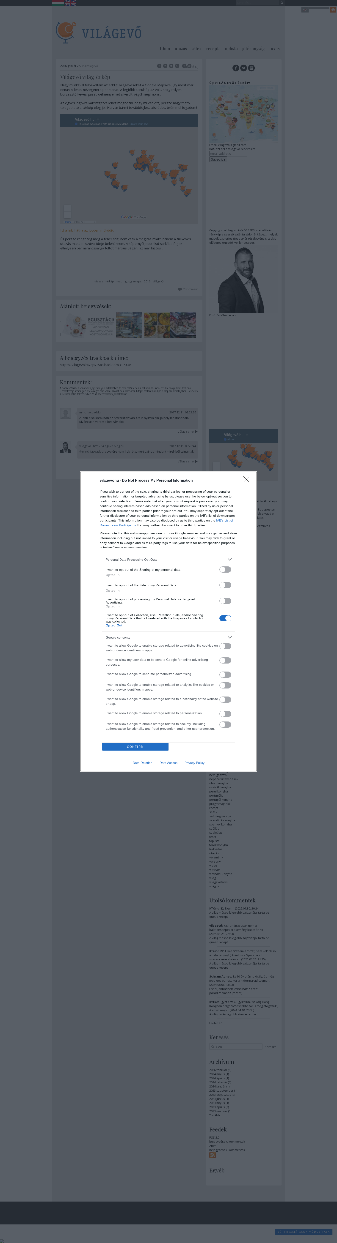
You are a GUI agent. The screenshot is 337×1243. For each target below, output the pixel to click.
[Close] (247, 480)
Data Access (168, 763)
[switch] (225, 569)
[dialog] (168, 621)
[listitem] (168, 559)
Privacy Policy (194, 763)
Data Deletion (142, 763)
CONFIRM (135, 747)
